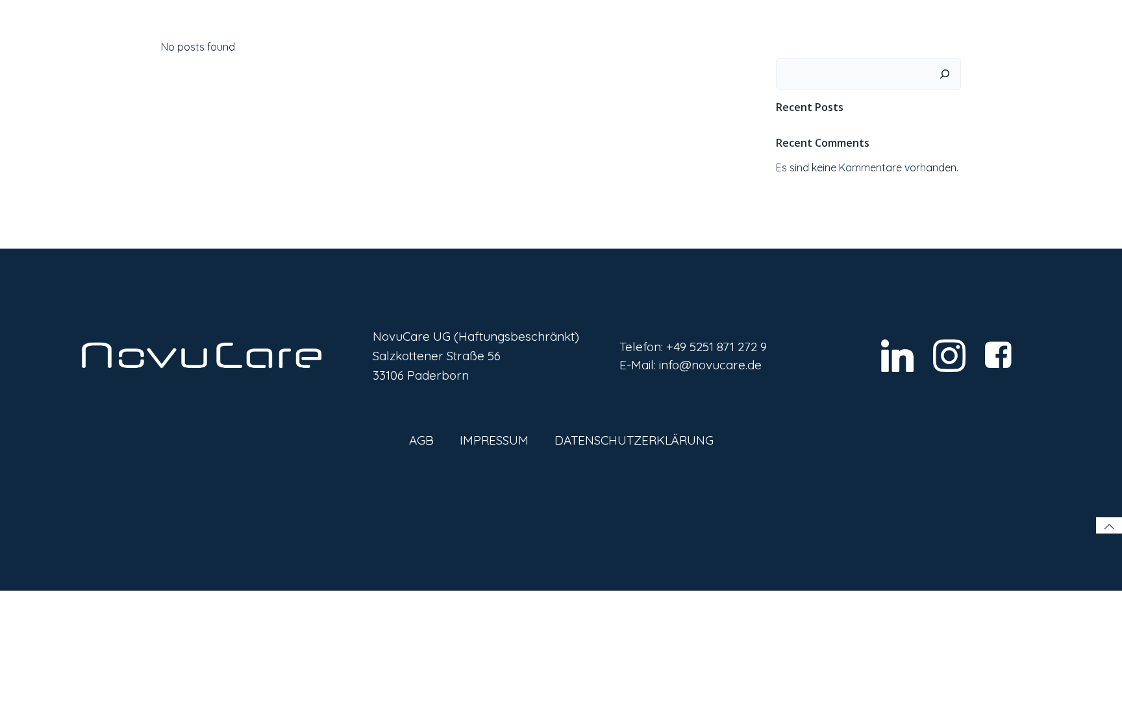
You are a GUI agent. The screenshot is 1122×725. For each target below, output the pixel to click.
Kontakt (837, 38)
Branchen (626, 38)
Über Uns (775, 38)
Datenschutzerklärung (634, 440)
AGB (421, 440)
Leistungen (696, 38)
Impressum (494, 440)
